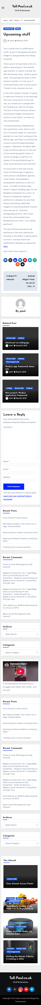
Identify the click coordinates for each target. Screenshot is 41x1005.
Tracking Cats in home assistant (17, 547)
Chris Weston (8, 605)
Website (6, 477)
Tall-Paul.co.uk (22, 6)
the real (20, 898)
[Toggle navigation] (3, 7)
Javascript (8, 29)
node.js (21, 338)
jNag (18, 29)
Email (6, 469)
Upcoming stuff (16, 34)
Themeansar (20, 1001)
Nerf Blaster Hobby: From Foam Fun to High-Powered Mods (19, 908)
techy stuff (12, 879)
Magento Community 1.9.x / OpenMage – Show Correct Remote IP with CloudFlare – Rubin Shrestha (20, 591)
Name (6, 461)
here (5, 246)
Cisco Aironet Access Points (15, 518)
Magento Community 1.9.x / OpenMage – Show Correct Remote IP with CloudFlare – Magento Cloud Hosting (20, 575)
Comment (8, 427)
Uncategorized (12, 362)
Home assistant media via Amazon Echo (20, 532)
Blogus (33, 998)
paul (12, 41)
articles (10, 898)
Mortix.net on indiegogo (17, 343)
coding (9, 388)
